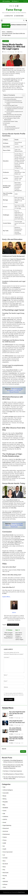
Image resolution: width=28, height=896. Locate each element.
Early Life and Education (10, 99)
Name (6, 675)
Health (4, 849)
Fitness (4, 840)
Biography (5, 801)
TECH (4, 887)
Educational (6, 828)
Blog (4, 804)
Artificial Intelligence (8, 790)
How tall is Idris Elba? (11, 126)
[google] (16, 6)
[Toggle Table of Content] (22, 95)
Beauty (4, 796)
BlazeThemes (21, 892)
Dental (4, 822)
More (4, 861)
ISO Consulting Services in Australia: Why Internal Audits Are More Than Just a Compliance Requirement (13, 766)
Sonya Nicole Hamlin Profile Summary (13, 97)
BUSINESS (5, 807)
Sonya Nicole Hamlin (13, 624)
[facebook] (10, 6)
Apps (4, 787)
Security (5, 875)
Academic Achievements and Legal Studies (14, 103)
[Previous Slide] (24, 1)
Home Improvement (7, 852)
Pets (4, 869)
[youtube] (18, 6)
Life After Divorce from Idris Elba (12, 116)
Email (5, 681)
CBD (4, 813)
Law (4, 855)
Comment (7, 657)
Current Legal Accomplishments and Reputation (15, 112)
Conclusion (7, 123)
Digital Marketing (7, 825)
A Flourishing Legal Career (11, 105)
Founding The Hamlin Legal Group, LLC (15, 107)
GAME (4, 843)
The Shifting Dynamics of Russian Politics (13, 1)
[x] (14, 6)
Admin (5, 52)
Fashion (5, 837)
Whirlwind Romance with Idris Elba (13, 114)
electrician (5, 831)
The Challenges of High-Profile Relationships (12, 118)
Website (6, 687)
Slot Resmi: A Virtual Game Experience (12, 771)
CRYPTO (5, 819)
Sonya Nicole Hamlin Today (11, 121)
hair (4, 846)
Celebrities (5, 41)
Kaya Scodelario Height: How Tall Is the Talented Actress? (16, 738)
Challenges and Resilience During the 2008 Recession (15, 109)
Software (5, 884)
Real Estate (5, 872)
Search (4, 748)
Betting (4, 799)
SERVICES (5, 881)
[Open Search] (23, 20)
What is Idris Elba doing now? (13, 128)
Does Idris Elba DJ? (11, 129)
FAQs (5, 124)
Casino (4, 810)
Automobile (6, 793)
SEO (4, 878)
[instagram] (12, 6)
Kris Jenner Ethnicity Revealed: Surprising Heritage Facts (15, 729)
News (4, 866)
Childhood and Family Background (14, 100)
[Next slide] (26, 1)
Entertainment (6, 834)
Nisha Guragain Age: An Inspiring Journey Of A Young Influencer (15, 390)
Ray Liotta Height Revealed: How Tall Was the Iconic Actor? (17, 713)
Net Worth (5, 863)
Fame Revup (14, 9)
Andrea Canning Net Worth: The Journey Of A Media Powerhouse (14, 525)
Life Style (5, 858)
